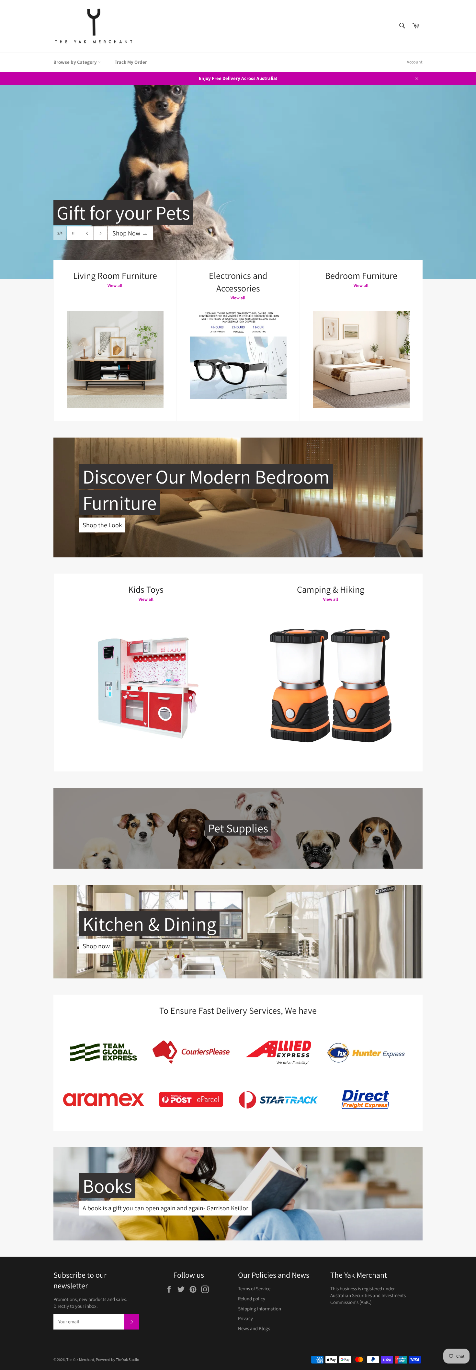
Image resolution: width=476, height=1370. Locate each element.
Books (107, 1185)
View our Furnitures (142, 246)
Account (415, 62)
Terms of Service (254, 1288)
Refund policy (251, 1299)
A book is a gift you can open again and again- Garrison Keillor (165, 1208)
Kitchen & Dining (149, 923)
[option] (238, 182)
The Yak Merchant (80, 1359)
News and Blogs (254, 1328)
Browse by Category (75, 62)
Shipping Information (259, 1309)
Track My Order (131, 62)
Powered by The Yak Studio (117, 1359)
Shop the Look (102, 525)
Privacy (245, 1318)
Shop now (96, 946)
